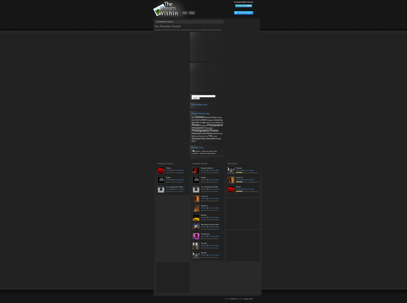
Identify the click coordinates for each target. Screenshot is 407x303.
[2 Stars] (237, 172)
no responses (179, 172)
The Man (204, 243)
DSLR (193, 120)
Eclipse (168, 177)
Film (196, 120)
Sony (200, 136)
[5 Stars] (241, 172)
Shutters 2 (204, 206)
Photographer (215, 125)
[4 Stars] (240, 172)
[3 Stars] (239, 172)
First (200, 120)
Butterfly (203, 215)
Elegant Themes (248, 299)
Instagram (210, 120)
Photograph (203, 125)
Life (200, 122)
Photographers (198, 128)
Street (203, 136)
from (204, 120)
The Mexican (205, 234)
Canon (214, 117)
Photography (200, 130)
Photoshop (196, 133)
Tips (203, 138)
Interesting (218, 120)
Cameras (208, 117)
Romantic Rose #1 (207, 168)
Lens (197, 122)
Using (207, 138)
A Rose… (169, 168)
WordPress (234, 299)
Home (184, 13)
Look (214, 122)
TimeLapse (196, 138)
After (193, 117)
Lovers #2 (204, 196)
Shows (196, 136)
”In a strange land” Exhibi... (175, 187)
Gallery (192, 13)
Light (204, 123)
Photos (213, 130)
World (194, 141)
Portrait (202, 133)
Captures (219, 117)
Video (213, 138)
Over (222, 122)
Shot (193, 136)
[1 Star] (236, 172)
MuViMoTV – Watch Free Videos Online (204, 153)
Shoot (215, 133)
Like (211, 122)
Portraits (209, 133)
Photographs (208, 128)
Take (207, 136)
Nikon (218, 122)
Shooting (220, 133)
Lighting (208, 122)
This (210, 136)
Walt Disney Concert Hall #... (210, 224)
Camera (199, 117)
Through (215, 136)
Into (193, 122)
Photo (196, 125)
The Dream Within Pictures (243, 2)
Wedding (218, 138)
